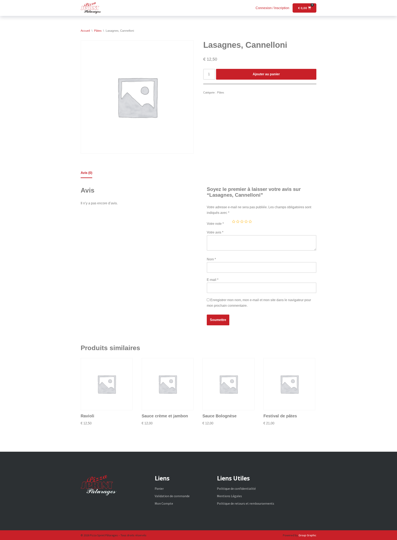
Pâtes (98, 30)
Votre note (215, 223)
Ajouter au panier (266, 74)
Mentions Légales (229, 496)
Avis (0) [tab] (86, 173)
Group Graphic (307, 535)
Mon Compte (164, 503)
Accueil (85, 30)
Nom (211, 259)
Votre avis (215, 232)
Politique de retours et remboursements (245, 503)
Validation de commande (172, 496)
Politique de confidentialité (236, 488)
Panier (159, 488)
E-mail (212, 279)
